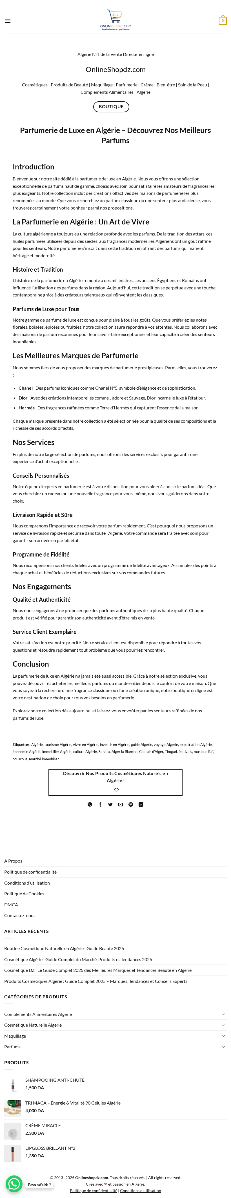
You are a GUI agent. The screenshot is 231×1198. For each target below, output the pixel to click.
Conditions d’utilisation (27, 882)
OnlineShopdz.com (116, 69)
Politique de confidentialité (30, 871)
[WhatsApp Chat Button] (14, 1183)
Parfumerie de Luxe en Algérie (70, 130)
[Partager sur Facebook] (100, 804)
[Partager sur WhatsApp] (90, 804)
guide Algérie (141, 744)
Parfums (12, 1046)
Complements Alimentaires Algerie (38, 1014)
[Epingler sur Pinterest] (131, 804)
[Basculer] (223, 1014)
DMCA (11, 904)
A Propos (13, 860)
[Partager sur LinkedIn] (141, 804)
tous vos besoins (90, 697)
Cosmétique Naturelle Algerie (33, 1024)
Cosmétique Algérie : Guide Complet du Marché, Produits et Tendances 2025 (78, 959)
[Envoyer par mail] (120, 804)
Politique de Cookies (24, 893)
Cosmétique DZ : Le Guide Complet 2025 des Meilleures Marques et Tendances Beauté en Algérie (98, 970)
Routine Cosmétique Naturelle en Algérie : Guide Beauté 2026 (64, 948)
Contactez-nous (19, 915)
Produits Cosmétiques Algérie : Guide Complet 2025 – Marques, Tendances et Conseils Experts (95, 981)
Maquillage (15, 1035)
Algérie (143, 92)
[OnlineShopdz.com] (115, 21)
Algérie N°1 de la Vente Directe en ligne (115, 54)
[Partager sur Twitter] (110, 804)
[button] (7, 21)
